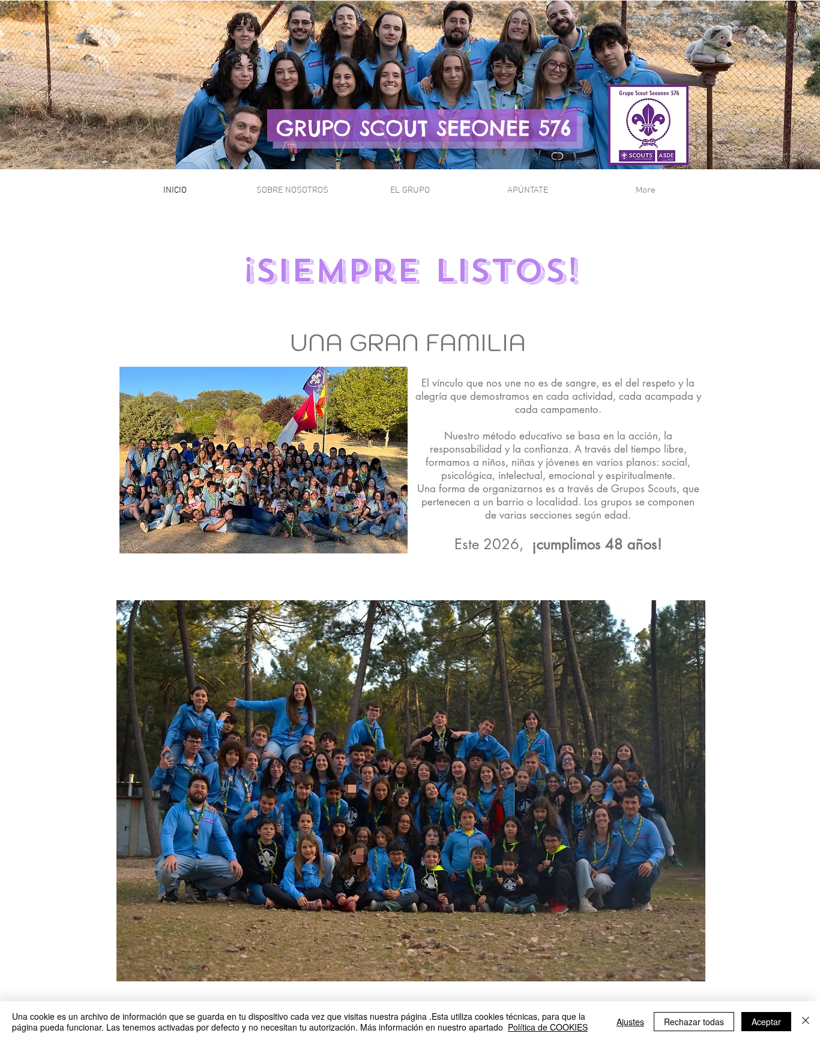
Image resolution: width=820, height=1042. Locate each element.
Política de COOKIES (548, 1027)
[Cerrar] (805, 1021)
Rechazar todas (694, 1022)
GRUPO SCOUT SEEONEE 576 (423, 128)
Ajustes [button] (630, 1022)
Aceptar (766, 1022)
